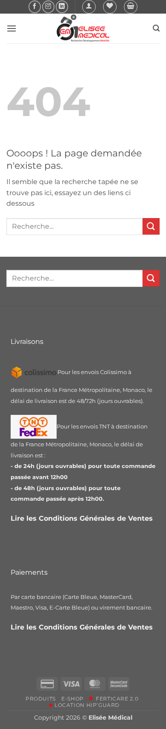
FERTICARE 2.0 (115, 698)
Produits (41, 698)
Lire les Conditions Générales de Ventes (83, 518)
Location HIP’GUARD (86, 705)
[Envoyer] (151, 226)
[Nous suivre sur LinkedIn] (62, 6)
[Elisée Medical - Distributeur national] (83, 28)
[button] (89, 7)
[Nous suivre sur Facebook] (35, 6)
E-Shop (72, 698)
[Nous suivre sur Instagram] (48, 6)
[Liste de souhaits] (110, 7)
